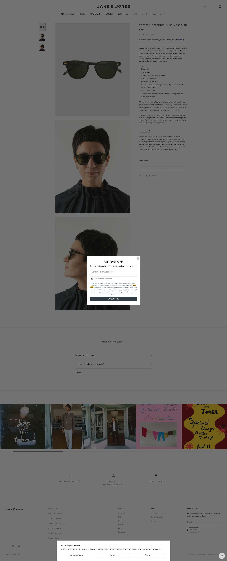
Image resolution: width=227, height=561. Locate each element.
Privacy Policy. (156, 549)
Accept (112, 555)
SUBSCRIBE (113, 299)
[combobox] (93, 279)
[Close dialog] (138, 258)
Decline (147, 555)
